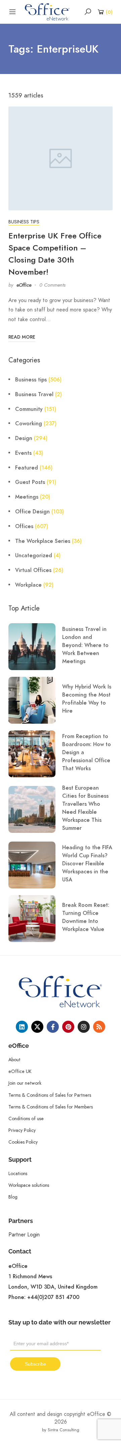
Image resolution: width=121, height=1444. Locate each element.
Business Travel (34, 394)
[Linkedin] (22, 1027)
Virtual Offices (33, 570)
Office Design (32, 511)
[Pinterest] (68, 1027)
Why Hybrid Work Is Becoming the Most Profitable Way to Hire (86, 699)
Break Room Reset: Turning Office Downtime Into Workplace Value (85, 917)
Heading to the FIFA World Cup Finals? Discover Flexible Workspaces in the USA (87, 863)
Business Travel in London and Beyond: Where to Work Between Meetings (85, 645)
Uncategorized (33, 555)
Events (23, 453)
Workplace (28, 585)
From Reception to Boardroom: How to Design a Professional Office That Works (86, 752)
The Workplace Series (42, 541)
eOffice (23, 285)
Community (29, 409)
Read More (21, 337)
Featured (26, 468)
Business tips (23, 221)
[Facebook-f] (53, 1027)
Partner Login (24, 1234)
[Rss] (99, 1027)
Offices (24, 526)
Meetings (26, 497)
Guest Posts (30, 482)
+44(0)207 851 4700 (53, 1297)
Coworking (28, 423)
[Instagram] (84, 1027)
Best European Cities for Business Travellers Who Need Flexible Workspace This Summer (85, 808)
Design (23, 438)
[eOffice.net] (47, 11)
